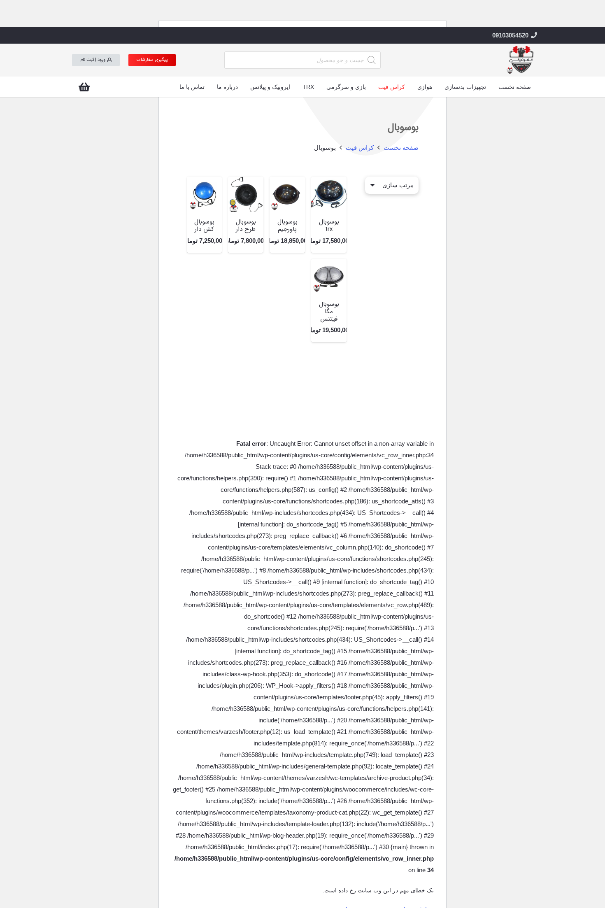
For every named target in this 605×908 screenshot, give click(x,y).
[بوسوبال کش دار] (204, 194)
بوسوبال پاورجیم (287, 225)
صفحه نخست (401, 147)
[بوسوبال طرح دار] (245, 194)
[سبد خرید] (84, 87)
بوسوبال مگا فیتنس (329, 311)
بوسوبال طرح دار (246, 225)
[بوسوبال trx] (329, 194)
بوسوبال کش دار (204, 225)
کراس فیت (360, 147)
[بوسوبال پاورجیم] (287, 194)
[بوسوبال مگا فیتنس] (329, 276)
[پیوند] (520, 60)
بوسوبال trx (329, 225)
